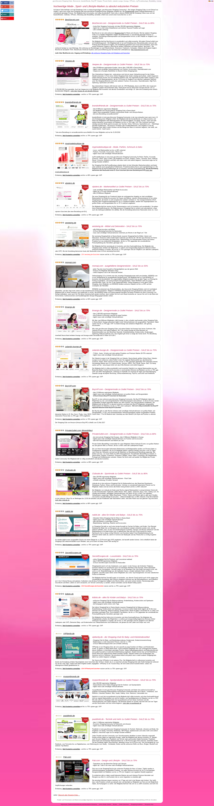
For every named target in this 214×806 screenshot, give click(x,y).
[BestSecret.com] (60, 20)
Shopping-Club (119, 33)
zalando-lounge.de (73, 347)
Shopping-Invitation (137, 804)
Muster (115, 804)
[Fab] (59, 757)
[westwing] (60, 223)
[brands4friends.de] (60, 102)
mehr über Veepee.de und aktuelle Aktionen (85, 91)
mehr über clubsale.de (62, 500)
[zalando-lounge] (60, 347)
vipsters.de (70, 183)
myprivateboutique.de (74, 143)
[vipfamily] (59, 633)
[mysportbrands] (59, 676)
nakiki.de (69, 511)
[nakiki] (60, 511)
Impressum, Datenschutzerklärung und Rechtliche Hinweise (79, 804)
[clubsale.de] (60, 470)
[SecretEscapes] (60, 553)
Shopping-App (149, 804)
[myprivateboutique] (60, 143)
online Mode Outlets (105, 804)
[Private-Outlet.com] (60, 430)
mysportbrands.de (71, 676)
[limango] (60, 307)
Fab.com (67, 757)
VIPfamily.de (68, 633)
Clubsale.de (70, 470)
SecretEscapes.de (73, 553)
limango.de (70, 307)
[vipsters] (60, 183)
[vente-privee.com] (60, 61)
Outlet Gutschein (124, 804)
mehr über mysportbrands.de (132, 703)
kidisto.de (69, 594)
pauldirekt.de (69, 716)
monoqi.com (70, 262)
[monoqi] (60, 262)
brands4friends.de (73, 102)
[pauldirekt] (59, 716)
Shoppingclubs (130, 11)
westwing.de (70, 223)
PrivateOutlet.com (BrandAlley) (79, 430)
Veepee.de (70, 61)
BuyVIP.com (70, 386)
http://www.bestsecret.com (139, 50)
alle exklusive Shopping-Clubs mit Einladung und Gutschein (110, 53)
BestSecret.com (72, 20)
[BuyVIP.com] (60, 386)
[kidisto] (60, 594)
